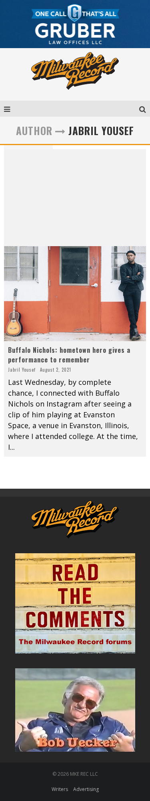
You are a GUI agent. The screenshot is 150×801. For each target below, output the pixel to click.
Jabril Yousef (22, 369)
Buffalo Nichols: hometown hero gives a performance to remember (69, 354)
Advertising (86, 789)
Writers (60, 789)
